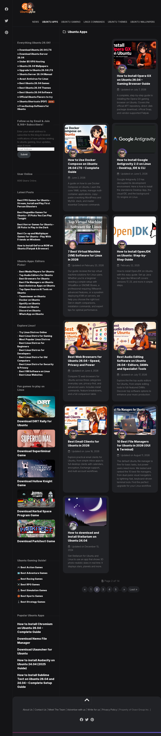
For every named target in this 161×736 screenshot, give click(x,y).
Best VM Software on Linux (34, 371)
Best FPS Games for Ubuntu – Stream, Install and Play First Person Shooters (34, 203)
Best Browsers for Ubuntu (34, 278)
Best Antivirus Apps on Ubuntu (37, 285)
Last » (133, 589)
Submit (24, 154)
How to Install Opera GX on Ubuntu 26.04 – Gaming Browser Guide (134, 79)
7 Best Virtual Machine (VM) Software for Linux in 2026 (85, 255)
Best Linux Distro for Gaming (35, 336)
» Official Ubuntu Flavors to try (35, 97)
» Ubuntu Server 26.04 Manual (34, 74)
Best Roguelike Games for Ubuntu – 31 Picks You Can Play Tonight (34, 215)
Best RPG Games (30, 584)
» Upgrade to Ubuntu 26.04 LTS (35, 70)
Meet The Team (56, 709)
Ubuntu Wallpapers (142, 21)
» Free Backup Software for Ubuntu (33, 107)
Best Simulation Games (34, 590)
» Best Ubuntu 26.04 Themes (34, 87)
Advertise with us (76, 709)
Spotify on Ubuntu (29, 303)
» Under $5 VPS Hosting (31, 61)
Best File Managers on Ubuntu (36, 282)
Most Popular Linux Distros (34, 339)
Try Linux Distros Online (33, 332)
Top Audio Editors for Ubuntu (36, 275)
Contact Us (40, 709)
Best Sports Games (32, 596)
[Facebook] (6, 9)
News (35, 21)
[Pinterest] (6, 32)
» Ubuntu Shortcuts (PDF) (35, 101)
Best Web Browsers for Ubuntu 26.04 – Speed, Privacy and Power (85, 360)
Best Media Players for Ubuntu (36, 271)
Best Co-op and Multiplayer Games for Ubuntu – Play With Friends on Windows (34, 236)
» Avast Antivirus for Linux (32, 78)
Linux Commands (94, 21)
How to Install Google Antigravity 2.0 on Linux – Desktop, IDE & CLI (134, 163)
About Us (28, 709)
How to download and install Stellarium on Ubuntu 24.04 (83, 536)
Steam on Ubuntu (29, 307)
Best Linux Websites (31, 374)
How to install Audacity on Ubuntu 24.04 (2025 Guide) (36, 664)
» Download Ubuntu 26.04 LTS (34, 49)
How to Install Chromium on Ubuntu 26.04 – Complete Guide (35, 628)
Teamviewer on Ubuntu (32, 296)
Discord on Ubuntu (29, 310)
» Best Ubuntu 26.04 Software (34, 92)
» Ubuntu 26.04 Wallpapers (32, 66)
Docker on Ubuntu (29, 299)
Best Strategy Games (33, 601)
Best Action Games (32, 567)
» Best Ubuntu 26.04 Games (33, 83)
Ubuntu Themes (117, 21)
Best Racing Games (32, 578)
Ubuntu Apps (50, 21)
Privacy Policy (109, 709)
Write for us (94, 709)
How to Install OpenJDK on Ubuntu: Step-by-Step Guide (134, 255)
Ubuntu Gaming (70, 21)
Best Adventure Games (34, 573)
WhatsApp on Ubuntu (31, 314)
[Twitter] (6, 21)
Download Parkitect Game (36, 541)
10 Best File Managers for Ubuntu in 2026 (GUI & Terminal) (133, 445)
